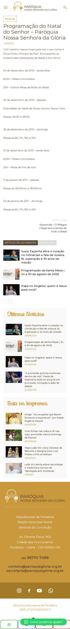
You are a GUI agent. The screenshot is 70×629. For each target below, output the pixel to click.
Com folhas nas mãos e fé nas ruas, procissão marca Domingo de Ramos (43, 434)
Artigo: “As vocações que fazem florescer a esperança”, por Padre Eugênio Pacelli (44, 417)
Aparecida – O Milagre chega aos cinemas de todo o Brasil (53, 228)
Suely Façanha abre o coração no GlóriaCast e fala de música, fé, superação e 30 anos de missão (44, 328)
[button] (65, 7)
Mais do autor (47, 242)
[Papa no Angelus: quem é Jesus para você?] (11, 289)
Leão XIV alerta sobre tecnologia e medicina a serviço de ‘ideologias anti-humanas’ (44, 467)
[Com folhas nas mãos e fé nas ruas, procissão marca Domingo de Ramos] (14, 435)
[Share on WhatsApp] (9, 624)
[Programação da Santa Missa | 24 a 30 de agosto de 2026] (11, 274)
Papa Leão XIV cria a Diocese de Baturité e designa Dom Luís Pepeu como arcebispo (43, 451)
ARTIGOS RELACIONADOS (20, 242)
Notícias (10, 18)
